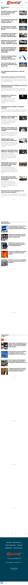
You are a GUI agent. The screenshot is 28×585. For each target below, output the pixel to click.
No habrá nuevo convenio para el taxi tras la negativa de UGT (9, 28)
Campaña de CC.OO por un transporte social (8, 96)
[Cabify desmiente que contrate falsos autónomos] (23, 140)
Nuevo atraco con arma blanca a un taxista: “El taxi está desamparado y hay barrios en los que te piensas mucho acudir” (17, 345)
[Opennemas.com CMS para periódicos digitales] (14, 569)
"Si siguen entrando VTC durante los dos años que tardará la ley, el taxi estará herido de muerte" (17, 370)
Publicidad (19, 545)
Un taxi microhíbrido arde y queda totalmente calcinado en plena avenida (17, 253)
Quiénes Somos (8, 548)
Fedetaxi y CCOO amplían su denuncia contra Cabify (9, 117)
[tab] (2, 340)
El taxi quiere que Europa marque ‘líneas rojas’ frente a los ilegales (9, 178)
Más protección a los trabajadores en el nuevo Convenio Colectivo (12, 191)
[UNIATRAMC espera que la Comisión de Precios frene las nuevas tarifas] (23, 164)
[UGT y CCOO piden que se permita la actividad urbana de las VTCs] (23, 64)
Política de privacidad (10, 545)
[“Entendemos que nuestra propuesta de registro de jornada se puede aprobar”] (23, 35)
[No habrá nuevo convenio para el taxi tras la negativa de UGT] (23, 28)
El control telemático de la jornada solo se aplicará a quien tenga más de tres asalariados (8, 50)
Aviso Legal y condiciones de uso (13, 542)
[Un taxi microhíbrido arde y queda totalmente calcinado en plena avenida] (4, 254)
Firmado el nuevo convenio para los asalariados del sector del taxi (9, 13)
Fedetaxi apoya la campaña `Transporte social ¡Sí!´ (12, 107)
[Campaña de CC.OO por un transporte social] (23, 97)
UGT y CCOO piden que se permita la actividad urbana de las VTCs (9, 64)
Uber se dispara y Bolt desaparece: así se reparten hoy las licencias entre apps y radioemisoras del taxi (17, 361)
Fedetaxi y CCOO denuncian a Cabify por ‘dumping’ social (9, 150)
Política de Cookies (18, 548)
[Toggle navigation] (2, 3)
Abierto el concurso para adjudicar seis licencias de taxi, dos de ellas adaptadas (17, 261)
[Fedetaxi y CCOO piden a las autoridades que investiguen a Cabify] (23, 129)
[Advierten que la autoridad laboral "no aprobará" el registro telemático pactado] (23, 42)
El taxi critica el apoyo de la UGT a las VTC (13, 77)
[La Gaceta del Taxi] (14, 3)
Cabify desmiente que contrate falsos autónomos (9, 139)
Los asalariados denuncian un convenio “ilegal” (12, 72)
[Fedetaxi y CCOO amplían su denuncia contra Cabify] (23, 118)
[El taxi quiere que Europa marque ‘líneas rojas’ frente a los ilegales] (23, 178)
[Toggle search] (26, 3)
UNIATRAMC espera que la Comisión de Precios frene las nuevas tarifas (9, 164)
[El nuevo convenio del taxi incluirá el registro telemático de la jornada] (23, 57)
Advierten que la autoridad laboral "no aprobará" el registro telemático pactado (9, 42)
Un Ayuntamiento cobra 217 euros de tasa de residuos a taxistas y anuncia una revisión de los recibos (17, 227)
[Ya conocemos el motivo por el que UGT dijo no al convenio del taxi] (23, 21)
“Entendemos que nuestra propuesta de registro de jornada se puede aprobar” (9, 35)
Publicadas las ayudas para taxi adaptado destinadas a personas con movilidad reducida (16, 244)
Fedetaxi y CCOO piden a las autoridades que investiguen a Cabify (9, 129)
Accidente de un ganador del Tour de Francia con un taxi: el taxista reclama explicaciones (17, 236)
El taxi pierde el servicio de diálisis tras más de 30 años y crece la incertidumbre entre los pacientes (17, 353)
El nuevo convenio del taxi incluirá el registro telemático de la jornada (8, 57)
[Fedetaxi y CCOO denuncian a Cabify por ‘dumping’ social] (23, 151)
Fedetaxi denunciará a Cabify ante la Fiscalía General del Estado (14, 86)
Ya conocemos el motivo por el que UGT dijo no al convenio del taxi (9, 21)
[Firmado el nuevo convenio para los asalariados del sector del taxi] (23, 13)
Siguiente (25, 534)
